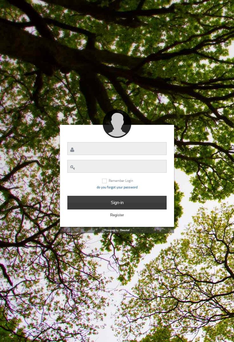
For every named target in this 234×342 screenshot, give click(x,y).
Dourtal (125, 230)
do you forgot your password (117, 187)
